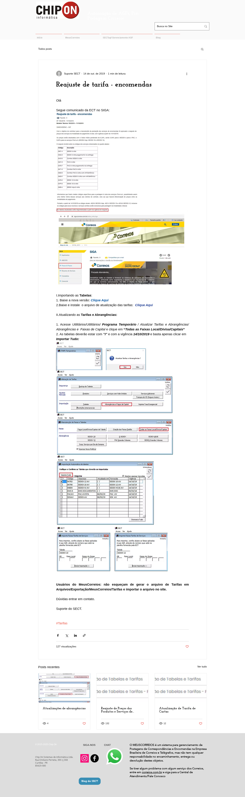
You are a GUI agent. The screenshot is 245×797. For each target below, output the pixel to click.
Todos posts (45, 48)
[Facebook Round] (94, 758)
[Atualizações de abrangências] (64, 687)
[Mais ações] (187, 73)
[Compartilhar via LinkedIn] (75, 635)
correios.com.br (152, 772)
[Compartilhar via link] (84, 635)
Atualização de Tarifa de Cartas (177, 710)
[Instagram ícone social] (84, 758)
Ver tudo (202, 666)
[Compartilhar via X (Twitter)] (66, 635)
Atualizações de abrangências (64, 708)
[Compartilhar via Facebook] (58, 635)
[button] (202, 49)
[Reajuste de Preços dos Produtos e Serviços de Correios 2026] (123, 687)
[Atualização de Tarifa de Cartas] (181, 687)
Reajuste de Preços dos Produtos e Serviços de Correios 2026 (116, 710)
